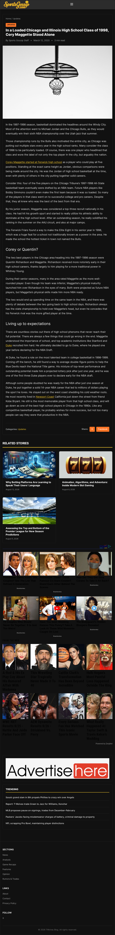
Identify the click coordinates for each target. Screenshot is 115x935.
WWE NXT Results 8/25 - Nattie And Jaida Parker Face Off (15, 728)
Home (8, 19)
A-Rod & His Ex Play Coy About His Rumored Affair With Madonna (14, 681)
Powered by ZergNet (104, 744)
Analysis (6, 860)
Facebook (102, 429)
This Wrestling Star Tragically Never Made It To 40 (43, 679)
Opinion (6, 874)
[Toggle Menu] (71, 4)
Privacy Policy (9, 903)
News (5, 855)
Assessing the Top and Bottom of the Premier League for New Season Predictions (27, 531)
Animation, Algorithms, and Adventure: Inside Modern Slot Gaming (85, 484)
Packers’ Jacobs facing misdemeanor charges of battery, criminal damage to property (50, 817)
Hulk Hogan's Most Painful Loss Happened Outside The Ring (99, 679)
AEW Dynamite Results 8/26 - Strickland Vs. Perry (41, 728)
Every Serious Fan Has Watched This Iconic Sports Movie (71, 728)
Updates (17, 19)
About (5, 893)
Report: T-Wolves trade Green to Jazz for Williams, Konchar (36, 804)
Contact (6, 898)
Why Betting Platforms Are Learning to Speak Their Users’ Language (28, 484)
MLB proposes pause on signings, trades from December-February (40, 810)
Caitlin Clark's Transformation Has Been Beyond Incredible (71, 679)
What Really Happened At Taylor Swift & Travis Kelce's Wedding (97, 730)
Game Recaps (9, 864)
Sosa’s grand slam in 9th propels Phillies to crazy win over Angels (40, 797)
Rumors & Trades (11, 879)
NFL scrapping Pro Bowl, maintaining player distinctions (35, 823)
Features (7, 869)
